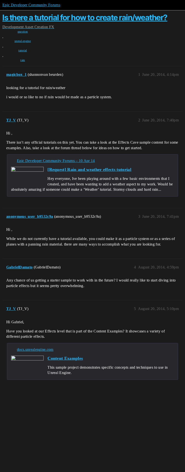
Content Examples (65, 358)
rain (22, 60)
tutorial (22, 50)
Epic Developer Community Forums (31, 5)
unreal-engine (22, 41)
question (23, 31)
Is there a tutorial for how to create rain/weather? (84, 17)
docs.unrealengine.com (35, 349)
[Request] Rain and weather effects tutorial (89, 169)
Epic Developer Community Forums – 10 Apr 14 (56, 161)
